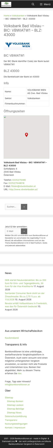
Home (7, 15)
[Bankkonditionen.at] (6, 4)
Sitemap (9, 397)
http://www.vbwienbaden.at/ (23, 189)
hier (19, 373)
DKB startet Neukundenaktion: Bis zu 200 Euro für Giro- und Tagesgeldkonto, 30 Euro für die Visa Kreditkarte (25, 283)
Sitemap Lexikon (15, 405)
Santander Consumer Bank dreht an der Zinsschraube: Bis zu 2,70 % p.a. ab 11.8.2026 (24, 296)
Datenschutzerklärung (16, 416)
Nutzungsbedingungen (16, 424)
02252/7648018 (16, 183)
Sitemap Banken (15, 401)
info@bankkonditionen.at (17, 384)
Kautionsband (12, 338)
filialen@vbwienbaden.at (23, 186)
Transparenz (11, 420)
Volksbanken (18, 15)
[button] (26, 135)
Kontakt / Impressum (15, 427)
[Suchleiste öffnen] (33, 4)
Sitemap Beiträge (15, 409)
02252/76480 (19, 180)
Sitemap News (14, 412)
